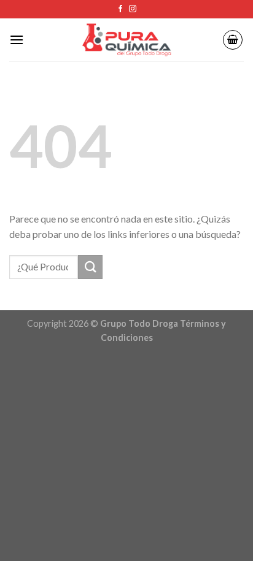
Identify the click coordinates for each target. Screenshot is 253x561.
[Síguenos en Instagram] (132, 9)
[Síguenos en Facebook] (120, 9)
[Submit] (90, 267)
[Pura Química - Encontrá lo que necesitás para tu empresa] (126, 40)
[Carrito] (233, 40)
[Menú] (16, 40)
